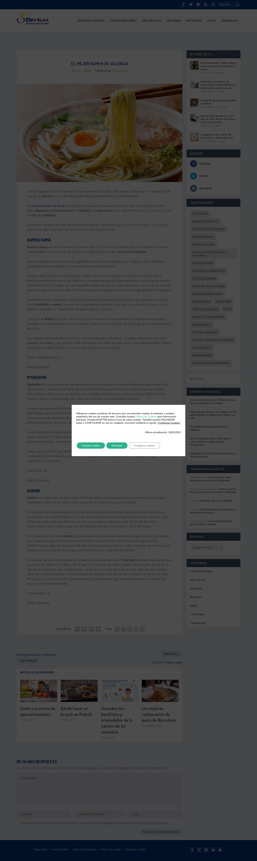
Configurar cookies (144, 445)
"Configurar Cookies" (168, 422)
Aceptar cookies (91, 445)
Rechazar (117, 445)
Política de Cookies (146, 416)
